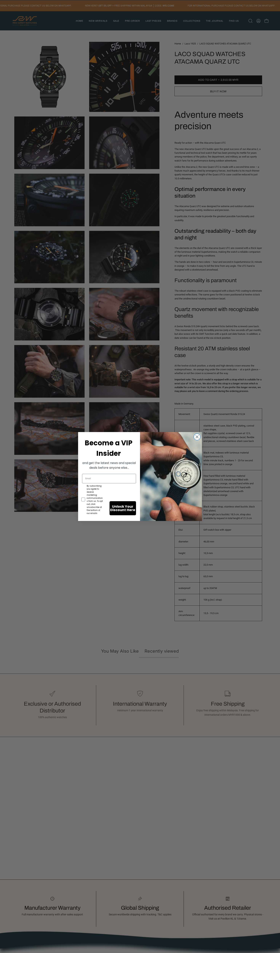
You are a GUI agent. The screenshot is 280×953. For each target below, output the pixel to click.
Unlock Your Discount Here (122, 508)
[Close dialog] (197, 437)
